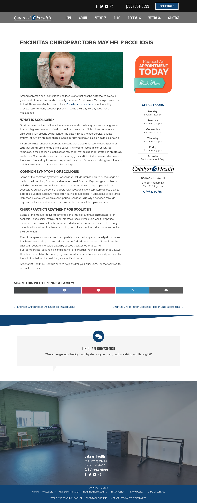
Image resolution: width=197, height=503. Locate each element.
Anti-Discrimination (69, 492)
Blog (117, 17)
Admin (35, 492)
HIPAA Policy (117, 492)
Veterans (154, 17)
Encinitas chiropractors (79, 104)
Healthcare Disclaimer (95, 492)
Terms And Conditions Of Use (66, 498)
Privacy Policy (135, 492)
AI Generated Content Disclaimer (129, 498)
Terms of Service (156, 492)
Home (68, 17)
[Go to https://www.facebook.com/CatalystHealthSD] (96, 7)
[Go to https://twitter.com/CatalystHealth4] (101, 7)
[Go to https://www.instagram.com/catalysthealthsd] (111, 7)
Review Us (134, 17)
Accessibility (49, 492)
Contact (173, 17)
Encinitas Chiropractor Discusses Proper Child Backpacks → (148, 306)
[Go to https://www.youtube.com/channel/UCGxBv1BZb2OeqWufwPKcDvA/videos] (106, 7)
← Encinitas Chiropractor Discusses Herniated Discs (44, 306)
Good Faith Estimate (96, 498)
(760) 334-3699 (137, 6)
